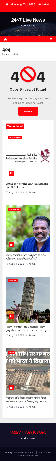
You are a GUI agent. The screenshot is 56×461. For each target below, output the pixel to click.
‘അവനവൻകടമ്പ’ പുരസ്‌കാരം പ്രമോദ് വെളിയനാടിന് (26, 256)
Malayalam (14, 209)
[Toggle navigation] (51, 39)
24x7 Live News (28, 432)
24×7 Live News (28, 20)
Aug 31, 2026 (17, 192)
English (12, 281)
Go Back (28, 111)
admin (31, 192)
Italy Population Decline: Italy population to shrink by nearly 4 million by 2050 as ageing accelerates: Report (27, 332)
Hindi (11, 352)
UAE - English (15, 138)
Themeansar (32, 455)
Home (5, 54)
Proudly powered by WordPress (20, 452)
